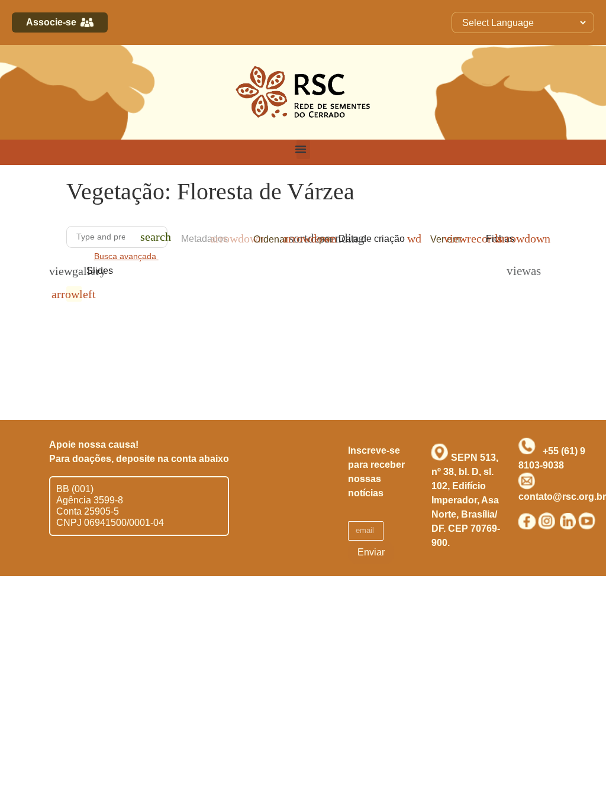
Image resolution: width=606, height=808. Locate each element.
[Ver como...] (517, 271)
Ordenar (270, 239)
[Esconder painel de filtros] (74, 294)
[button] (303, 149)
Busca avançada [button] (126, 256)
